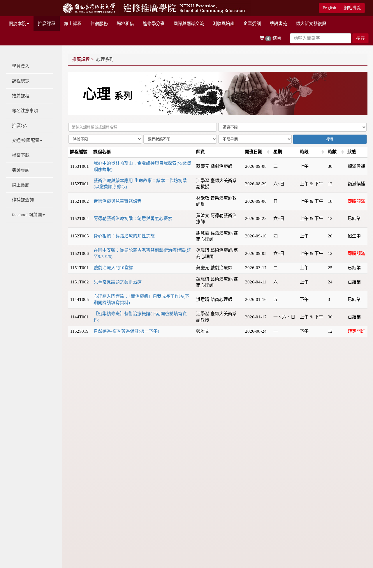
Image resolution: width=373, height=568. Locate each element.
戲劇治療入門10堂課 (113, 267)
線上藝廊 (20, 185)
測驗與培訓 (224, 23)
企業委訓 (252, 23)
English (329, 8)
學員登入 (20, 66)
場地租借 (125, 23)
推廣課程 (46, 23)
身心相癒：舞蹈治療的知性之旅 (124, 236)
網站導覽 (352, 8)
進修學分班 (154, 23)
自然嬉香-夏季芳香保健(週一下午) (126, 331)
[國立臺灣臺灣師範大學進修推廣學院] (185, 7)
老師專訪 (20, 170)
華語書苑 (278, 23)
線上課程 (73, 23)
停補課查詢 (23, 199)
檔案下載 (20, 155)
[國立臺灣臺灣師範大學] (89, 7)
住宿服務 (99, 23)
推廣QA (19, 125)
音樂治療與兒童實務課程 (118, 201)
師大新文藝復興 (311, 23)
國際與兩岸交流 (188, 23)
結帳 (274, 38)
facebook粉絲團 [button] (27, 214)
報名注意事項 (25, 110)
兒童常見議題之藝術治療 (118, 282)
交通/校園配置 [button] (25, 140)
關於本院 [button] (17, 23)
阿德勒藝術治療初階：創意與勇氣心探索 (133, 218)
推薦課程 (20, 96)
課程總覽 (20, 81)
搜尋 (360, 38)
